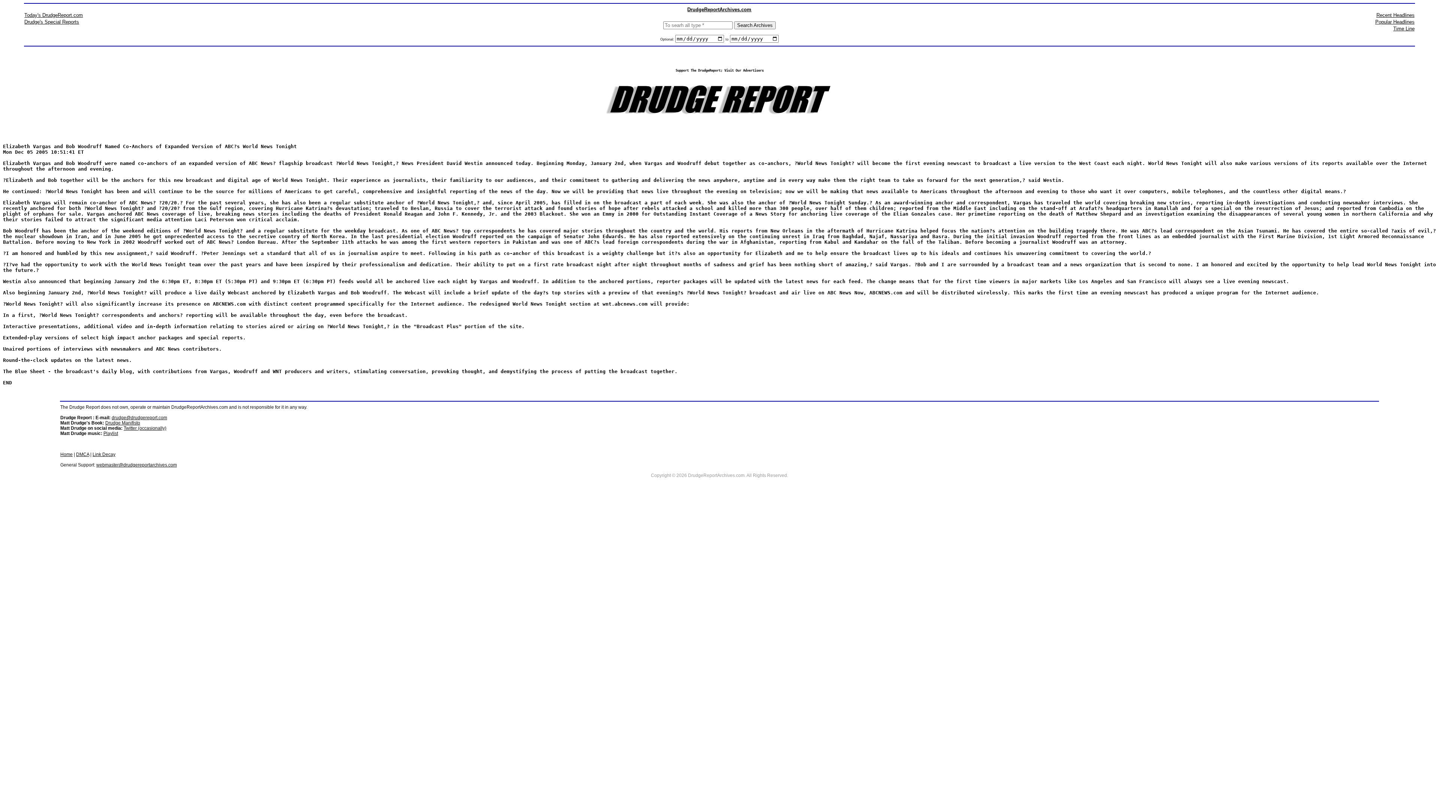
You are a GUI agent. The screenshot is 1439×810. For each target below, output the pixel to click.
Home (66, 454)
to (726, 39)
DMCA (82, 454)
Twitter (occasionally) (145, 428)
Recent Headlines (1395, 15)
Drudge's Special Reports (51, 22)
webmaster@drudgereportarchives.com (136, 465)
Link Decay (104, 454)
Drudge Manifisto (122, 423)
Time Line (1404, 29)
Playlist (110, 433)
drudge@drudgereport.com (139, 417)
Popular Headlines (1395, 22)
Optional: (667, 39)
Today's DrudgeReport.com (53, 15)
